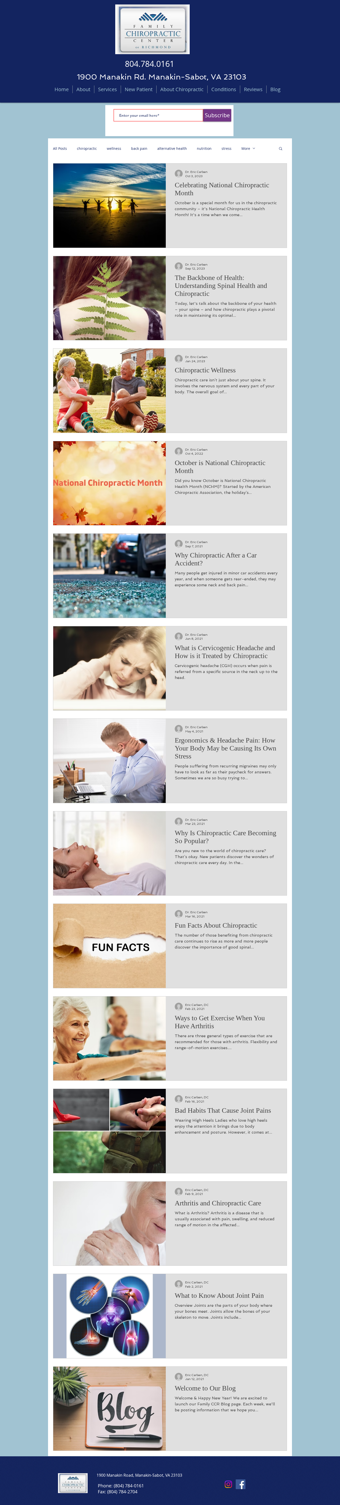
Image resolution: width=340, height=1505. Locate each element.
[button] (280, 149)
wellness (114, 148)
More (245, 148)
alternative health (172, 148)
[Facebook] (240, 1484)
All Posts (60, 148)
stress (226, 148)
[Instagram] (228, 1484)
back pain (139, 148)
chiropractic (87, 148)
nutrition (204, 148)
